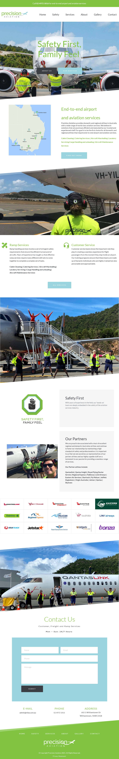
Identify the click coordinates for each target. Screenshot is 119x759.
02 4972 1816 (59, 713)
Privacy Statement (59, 756)
